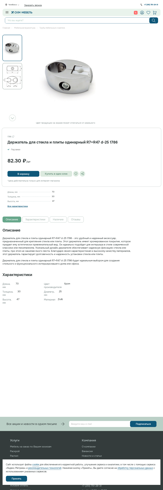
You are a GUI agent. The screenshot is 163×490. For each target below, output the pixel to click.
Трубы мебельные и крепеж (52, 28)
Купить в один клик (56, 173)
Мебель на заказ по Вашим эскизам (30, 446)
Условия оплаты (19, 485)
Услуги (14, 440)
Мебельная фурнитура (24, 28)
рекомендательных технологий (44, 468)
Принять (16, 478)
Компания (89, 440)
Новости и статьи (92, 455)
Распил (14, 455)
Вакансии (87, 451)
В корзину (23, 174)
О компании (89, 446)
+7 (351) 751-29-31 (151, 5)
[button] (12, 118)
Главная (6, 28)
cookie (35, 464)
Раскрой (15, 451)
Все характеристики (17, 206)
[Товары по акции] (136, 13)
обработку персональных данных (135, 468)
